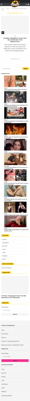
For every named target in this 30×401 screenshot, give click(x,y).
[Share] (2, 32)
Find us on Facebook (6, 268)
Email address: (5, 307)
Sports (4, 259)
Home (2, 8)
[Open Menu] (1, 4)
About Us (3, 337)
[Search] (26, 4)
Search (26, 68)
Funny (4, 249)
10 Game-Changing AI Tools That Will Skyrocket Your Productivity (15, 39)
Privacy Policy (4, 333)
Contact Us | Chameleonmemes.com (10, 341)
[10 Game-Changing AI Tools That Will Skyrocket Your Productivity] (15, 25)
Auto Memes (5, 242)
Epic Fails (4, 246)
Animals (4, 239)
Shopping (4, 256)
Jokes (3, 252)
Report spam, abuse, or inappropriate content (12, 345)
